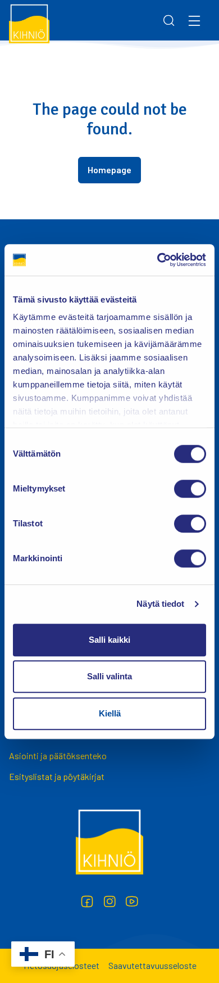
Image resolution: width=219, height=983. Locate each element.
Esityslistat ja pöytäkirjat (56, 776)
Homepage (109, 169)
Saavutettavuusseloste (152, 965)
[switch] (190, 489)
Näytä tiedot (160, 603)
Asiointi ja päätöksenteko (58, 755)
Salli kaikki (109, 639)
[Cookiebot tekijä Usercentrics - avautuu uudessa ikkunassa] (157, 259)
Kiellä (110, 713)
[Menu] (194, 20)
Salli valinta (109, 676)
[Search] (169, 20)
